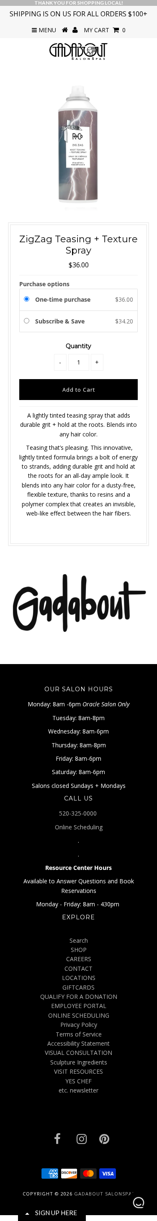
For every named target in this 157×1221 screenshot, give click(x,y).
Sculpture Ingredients (78, 1062)
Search (78, 940)
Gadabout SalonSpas (104, 1193)
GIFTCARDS (78, 987)
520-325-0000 (78, 813)
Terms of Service (79, 1034)
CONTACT (78, 968)
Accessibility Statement (78, 1043)
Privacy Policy (78, 1025)
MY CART (105, 30)
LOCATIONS (78, 978)
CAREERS (78, 959)
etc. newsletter (78, 1090)
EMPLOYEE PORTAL (78, 1006)
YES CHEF (78, 1081)
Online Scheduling (79, 827)
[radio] (28, 299)
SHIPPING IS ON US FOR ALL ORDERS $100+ (78, 13)
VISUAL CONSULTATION (78, 1053)
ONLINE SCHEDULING (78, 1015)
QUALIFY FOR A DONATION (78, 996)
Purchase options (44, 284)
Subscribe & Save (60, 321)
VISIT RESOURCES (78, 1071)
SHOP (79, 950)
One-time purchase (62, 299)
